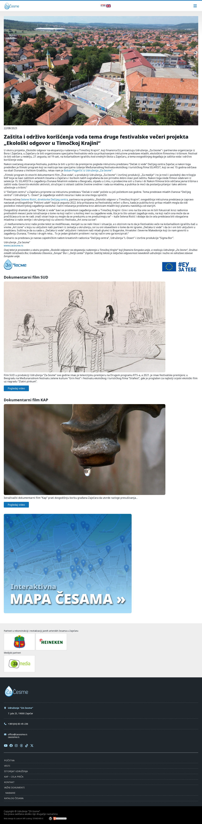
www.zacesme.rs (13, 245)
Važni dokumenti (14, 787)
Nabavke (10, 792)
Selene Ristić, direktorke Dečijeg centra (44, 199)
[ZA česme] (12, 8)
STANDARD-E (38, 818)
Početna (9, 760)
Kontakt (9, 782)
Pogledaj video (16, 388)
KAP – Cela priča (13, 776)
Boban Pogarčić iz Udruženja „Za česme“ (88, 170)
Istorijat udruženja (16, 771)
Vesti (7, 765)
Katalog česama (14, 798)
